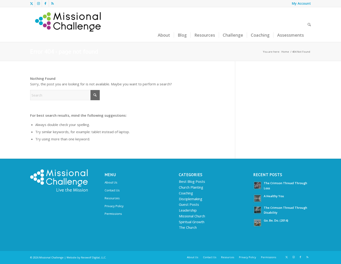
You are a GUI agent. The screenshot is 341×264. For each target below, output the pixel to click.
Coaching (186, 193)
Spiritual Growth (191, 221)
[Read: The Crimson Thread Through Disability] (257, 210)
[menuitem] (300, 3)
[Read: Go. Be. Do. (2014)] (257, 223)
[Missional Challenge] (68, 24)
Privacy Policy (114, 206)
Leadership (188, 210)
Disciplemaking (190, 198)
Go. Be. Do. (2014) (276, 220)
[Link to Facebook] (45, 3)
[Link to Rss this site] (52, 3)
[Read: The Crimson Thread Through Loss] (257, 185)
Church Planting (191, 187)
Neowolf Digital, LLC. (93, 257)
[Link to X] (31, 3)
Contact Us (112, 190)
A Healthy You (274, 196)
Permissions (113, 214)
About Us (111, 182)
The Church (188, 227)
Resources (112, 198)
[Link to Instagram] (38, 3)
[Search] (309, 24)
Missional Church (192, 216)
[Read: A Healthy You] (257, 198)
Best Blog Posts (192, 181)
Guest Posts (189, 204)
